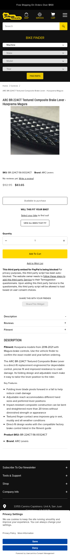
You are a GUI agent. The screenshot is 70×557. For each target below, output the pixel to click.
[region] (35, 163)
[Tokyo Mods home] (12, 16)
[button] (26, 16)
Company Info (11, 491)
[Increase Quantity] (64, 241)
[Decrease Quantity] (6, 241)
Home (5, 85)
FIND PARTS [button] (35, 76)
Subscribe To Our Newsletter (19, 467)
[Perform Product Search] (63, 26)
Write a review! (26, 178)
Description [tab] (10, 316)
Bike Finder (35, 37)
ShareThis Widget (35, 304)
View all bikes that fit (35, 223)
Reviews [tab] (9, 323)
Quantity (7, 233)
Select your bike (29, 215)
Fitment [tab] (8, 330)
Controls (14, 85)
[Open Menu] (65, 15)
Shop (6, 483)
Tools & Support (12, 475)
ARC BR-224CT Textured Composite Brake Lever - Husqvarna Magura (33, 90)
